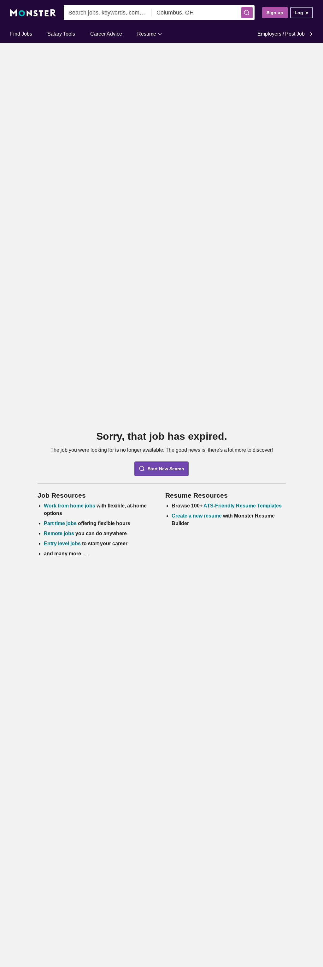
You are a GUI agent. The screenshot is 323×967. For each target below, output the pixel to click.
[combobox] (108, 12)
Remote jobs (59, 533)
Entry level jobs (62, 543)
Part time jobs (60, 523)
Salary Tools (61, 34)
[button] (247, 12)
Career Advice (106, 34)
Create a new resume (197, 515)
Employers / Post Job (281, 34)
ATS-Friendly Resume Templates (242, 505)
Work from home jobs (69, 505)
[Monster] (33, 13)
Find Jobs (21, 34)
